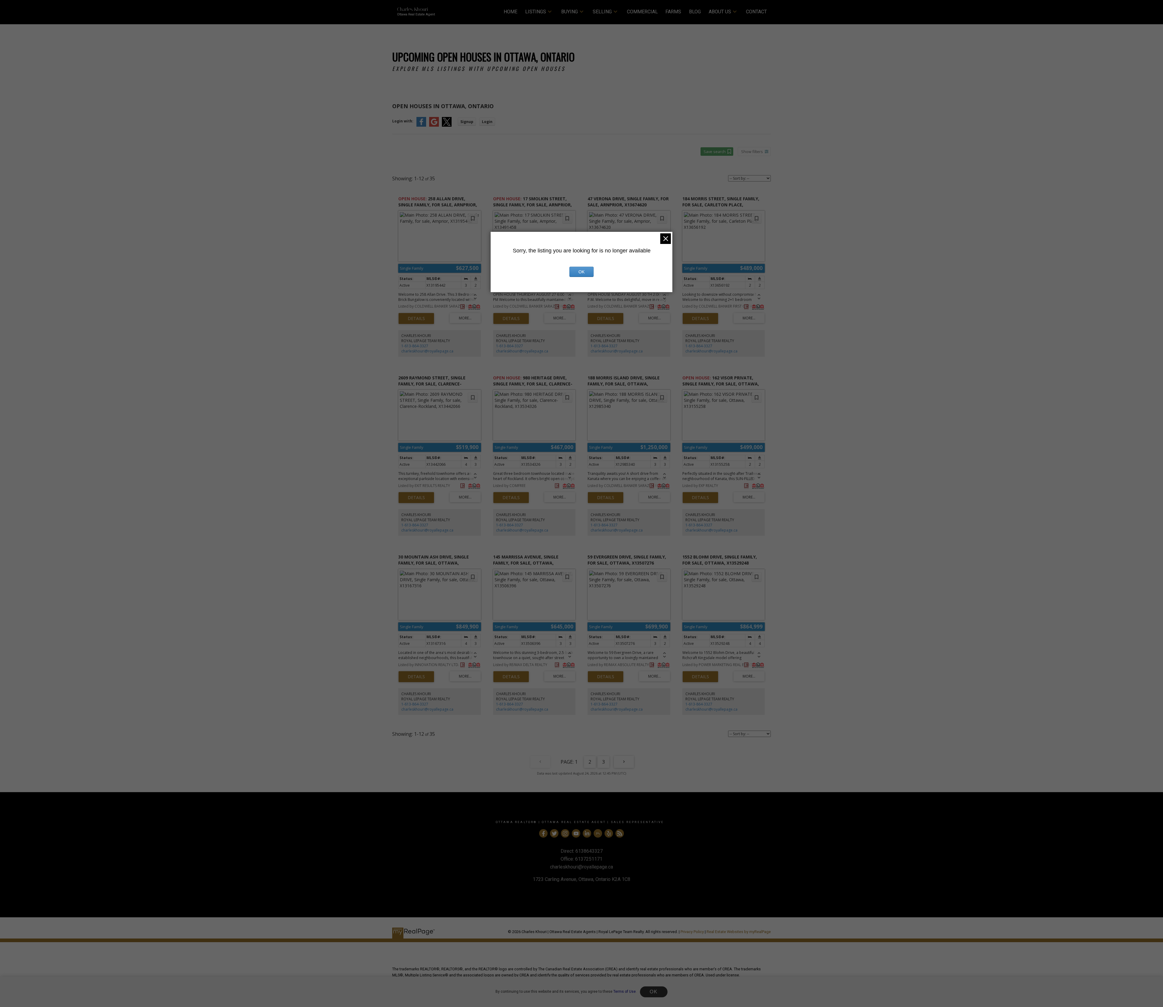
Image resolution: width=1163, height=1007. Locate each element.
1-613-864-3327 (414, 345)
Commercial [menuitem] (642, 12)
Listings (535, 12)
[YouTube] (576, 833)
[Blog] (619, 833)
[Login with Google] (434, 125)
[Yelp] (609, 833)
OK (654, 991)
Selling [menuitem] (602, 12)
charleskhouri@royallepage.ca (427, 351)
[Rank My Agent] (598, 833)
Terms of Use (624, 991)
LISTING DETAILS (416, 318)
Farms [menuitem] (673, 12)
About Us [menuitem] (720, 12)
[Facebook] (543, 833)
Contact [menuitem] (756, 12)
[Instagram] (565, 833)
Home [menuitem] (510, 12)
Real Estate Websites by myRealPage (739, 931)
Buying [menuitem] (569, 12)
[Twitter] (554, 833)
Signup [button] (466, 121)
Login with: (402, 121)
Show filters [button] (752, 151)
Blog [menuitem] (695, 12)
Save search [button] (715, 151)
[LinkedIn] (587, 833)
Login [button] (487, 121)
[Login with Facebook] (421, 125)
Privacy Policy (692, 931)
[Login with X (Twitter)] (447, 125)
